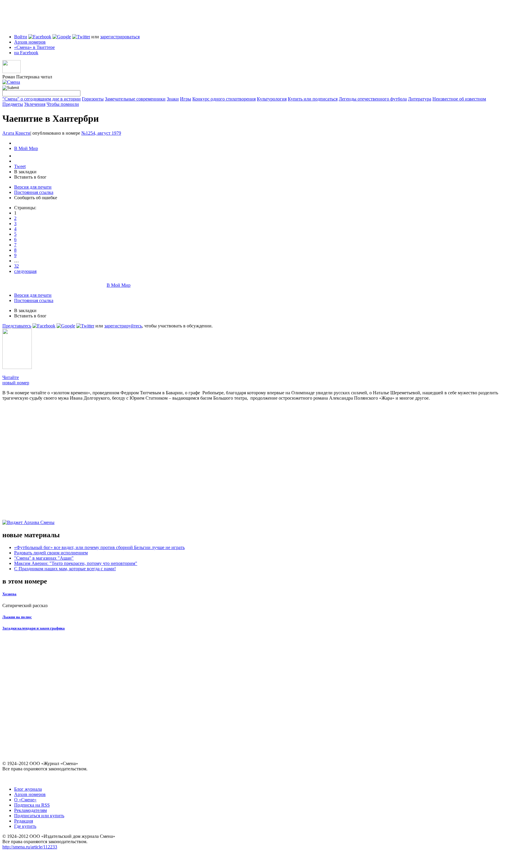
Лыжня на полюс (17, 617)
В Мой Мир (26, 148)
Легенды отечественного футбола (373, 98)
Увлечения (34, 104)
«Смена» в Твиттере (34, 47)
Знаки (173, 98)
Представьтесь (16, 325)
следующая (25, 271)
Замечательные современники (135, 98)
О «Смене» (25, 799)
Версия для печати (33, 186)
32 (16, 265)
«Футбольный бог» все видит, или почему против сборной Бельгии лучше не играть (99, 547)
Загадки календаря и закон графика (33, 628)
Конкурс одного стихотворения (224, 98)
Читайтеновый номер (15, 380)
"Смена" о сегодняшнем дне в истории (41, 98)
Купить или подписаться (313, 98)
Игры (185, 98)
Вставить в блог (30, 176)
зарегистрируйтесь (123, 325)
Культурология (272, 98)
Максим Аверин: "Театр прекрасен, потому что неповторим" (75, 563)
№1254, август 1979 (101, 133)
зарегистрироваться (120, 36)
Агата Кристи (16, 133)
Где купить (25, 826)
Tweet (20, 166)
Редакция (23, 820)
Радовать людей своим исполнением (51, 552)
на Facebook (26, 52)
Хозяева (9, 594)
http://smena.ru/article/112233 (29, 846)
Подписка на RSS (32, 804)
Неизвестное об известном (459, 98)
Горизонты (93, 98)
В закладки (25, 171)
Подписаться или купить (39, 815)
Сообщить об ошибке (35, 197)
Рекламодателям (30, 810)
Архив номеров (30, 42)
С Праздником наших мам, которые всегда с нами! (65, 568)
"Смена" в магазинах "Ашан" (44, 558)
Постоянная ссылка (33, 192)
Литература (419, 98)
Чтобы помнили (63, 104)
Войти (20, 36)
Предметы (12, 104)
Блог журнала (28, 789)
